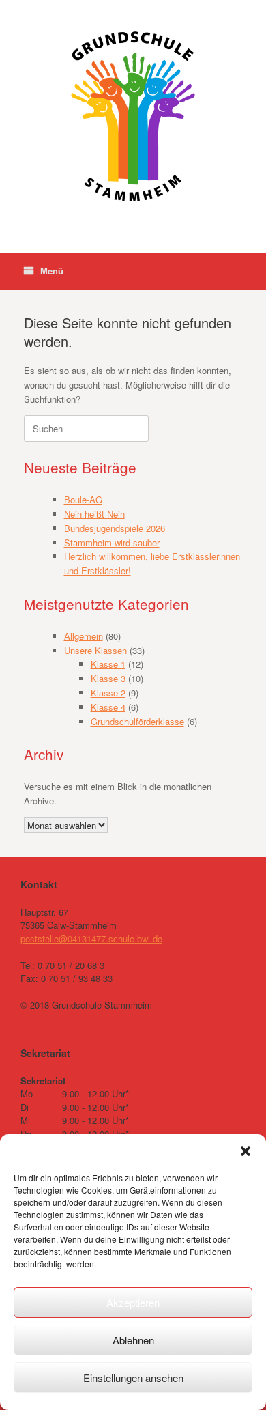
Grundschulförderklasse (137, 721)
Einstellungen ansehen (133, 1377)
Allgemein (83, 636)
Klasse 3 (108, 678)
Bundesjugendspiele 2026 (114, 528)
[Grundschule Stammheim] (133, 116)
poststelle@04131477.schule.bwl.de (91, 938)
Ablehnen (133, 1340)
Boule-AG (83, 499)
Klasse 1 (108, 664)
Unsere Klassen (95, 650)
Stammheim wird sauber (112, 542)
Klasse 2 (108, 692)
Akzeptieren (133, 1302)
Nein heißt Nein (94, 513)
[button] (245, 1151)
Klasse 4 (108, 707)
